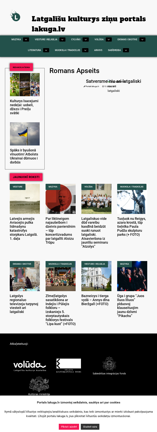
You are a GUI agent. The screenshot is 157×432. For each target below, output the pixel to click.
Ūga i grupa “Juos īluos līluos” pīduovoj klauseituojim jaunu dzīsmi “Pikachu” (130, 306)
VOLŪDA (88, 187)
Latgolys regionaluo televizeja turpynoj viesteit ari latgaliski (24, 304)
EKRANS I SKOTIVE (22, 264)
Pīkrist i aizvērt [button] (69, 426)
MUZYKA (53, 187)
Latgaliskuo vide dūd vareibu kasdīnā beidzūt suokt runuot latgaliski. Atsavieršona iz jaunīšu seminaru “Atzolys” (94, 233)
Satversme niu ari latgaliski (113, 81)
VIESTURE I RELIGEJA (94, 264)
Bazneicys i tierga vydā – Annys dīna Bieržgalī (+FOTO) (95, 300)
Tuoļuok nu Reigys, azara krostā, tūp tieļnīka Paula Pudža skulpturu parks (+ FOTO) (131, 227)
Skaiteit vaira (90, 426)
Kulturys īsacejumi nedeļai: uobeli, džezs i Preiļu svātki (24, 107)
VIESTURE (17, 187)
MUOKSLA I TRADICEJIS (131, 187)
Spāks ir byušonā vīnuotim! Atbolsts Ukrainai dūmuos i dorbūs (24, 156)
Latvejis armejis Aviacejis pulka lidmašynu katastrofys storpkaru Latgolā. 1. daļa (24, 229)
